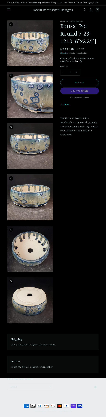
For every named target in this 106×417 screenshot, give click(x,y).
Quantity (64, 66)
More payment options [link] (79, 98)
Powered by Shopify (65, 411)
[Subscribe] (50, 387)
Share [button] (66, 104)
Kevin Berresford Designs (48, 411)
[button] (9, 10)
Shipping (64, 53)
